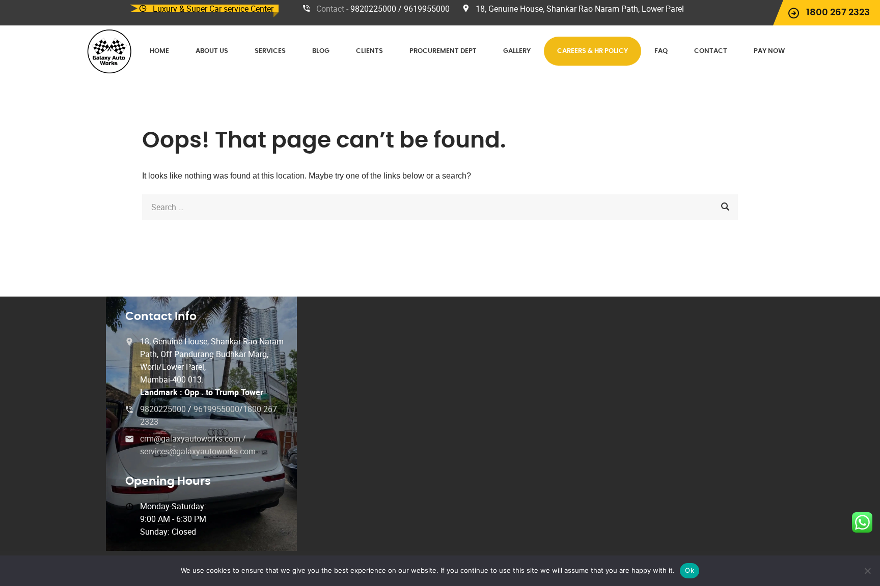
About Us (212, 51)
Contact (710, 51)
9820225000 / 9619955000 (400, 8)
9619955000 (216, 409)
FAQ (661, 51)
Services (270, 51)
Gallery (517, 51)
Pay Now (769, 51)
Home (159, 51)
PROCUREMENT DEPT (443, 51)
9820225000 (164, 409)
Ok (689, 570)
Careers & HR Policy (592, 51)
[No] (867, 571)
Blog (320, 51)
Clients (369, 51)
